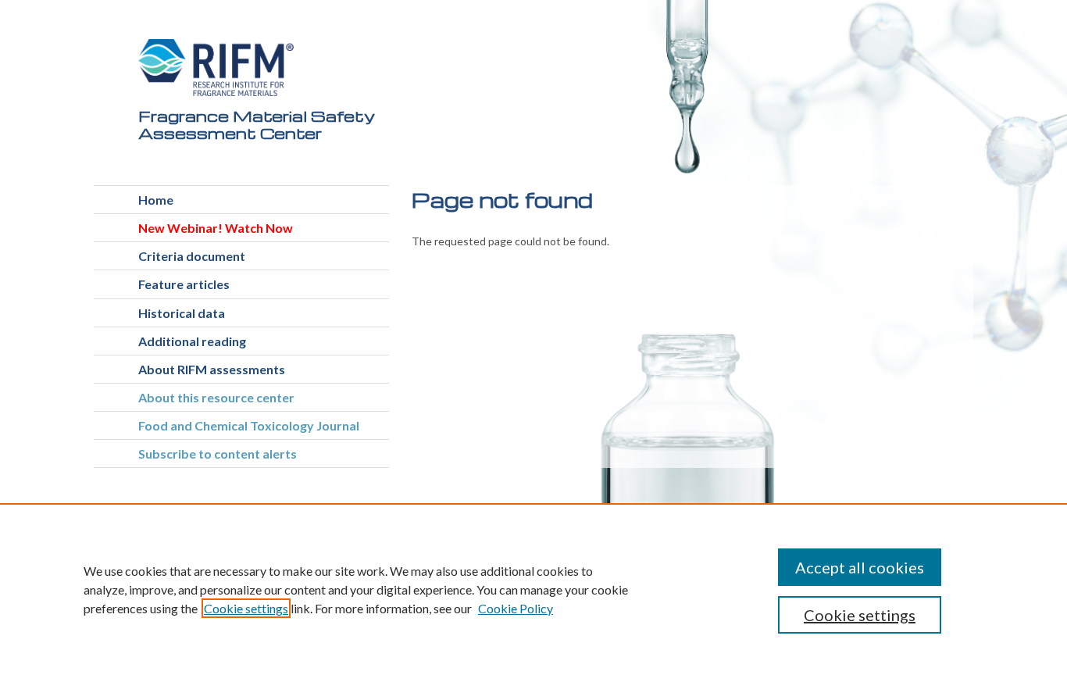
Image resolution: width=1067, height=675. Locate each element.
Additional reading (192, 341)
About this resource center (216, 397)
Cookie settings (246, 608)
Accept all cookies (859, 567)
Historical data (181, 312)
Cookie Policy (515, 608)
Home (155, 199)
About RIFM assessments (211, 369)
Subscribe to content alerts (217, 453)
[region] (533, 589)
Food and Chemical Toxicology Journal (248, 425)
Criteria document (191, 255)
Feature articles (184, 284)
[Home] (216, 67)
